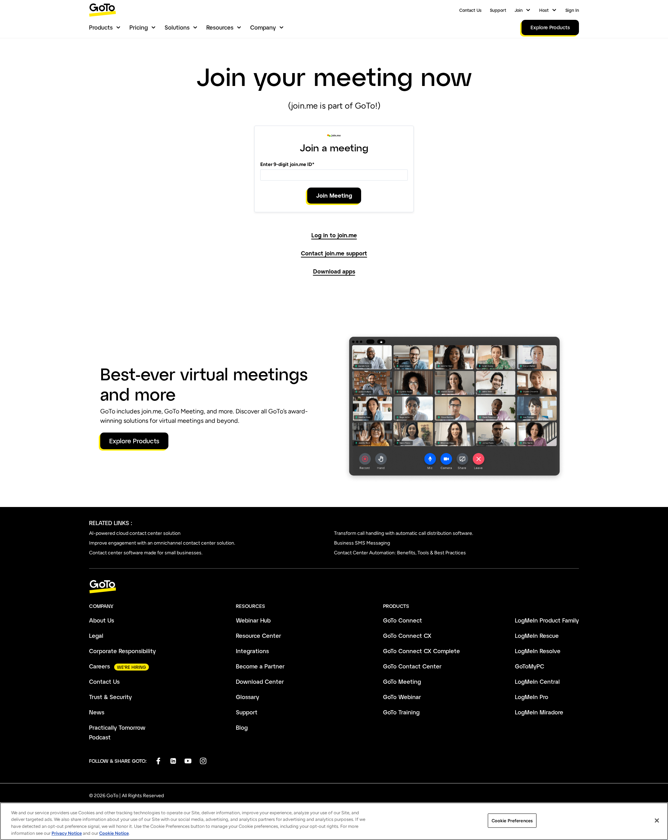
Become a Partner (260, 666)
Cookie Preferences (512, 820)
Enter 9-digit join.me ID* (287, 164)
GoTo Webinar (402, 697)
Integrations (252, 651)
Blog (242, 727)
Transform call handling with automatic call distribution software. (403, 533)
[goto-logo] (334, 587)
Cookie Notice (114, 832)
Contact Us (470, 10)
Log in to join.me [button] (334, 235)
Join (519, 10)
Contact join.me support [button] (334, 253)
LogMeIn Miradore (539, 712)
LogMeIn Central (537, 681)
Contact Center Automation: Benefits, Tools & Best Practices (400, 553)
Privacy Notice (66, 832)
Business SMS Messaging (362, 543)
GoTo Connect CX (407, 635)
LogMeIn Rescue (537, 635)
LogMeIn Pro (531, 697)
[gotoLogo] (102, 10)
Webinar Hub (253, 620)
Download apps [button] (334, 271)
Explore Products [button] (134, 441)
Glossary (247, 697)
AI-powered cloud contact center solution (135, 533)
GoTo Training (401, 712)
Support (498, 10)
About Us (101, 620)
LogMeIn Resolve (537, 651)
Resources (219, 27)
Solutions (177, 27)
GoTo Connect (402, 620)
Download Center (260, 681)
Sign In (572, 10)
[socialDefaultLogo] (158, 761)
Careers (99, 666)
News (96, 712)
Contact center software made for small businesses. (145, 553)
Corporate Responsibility (122, 651)
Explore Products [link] (550, 27)
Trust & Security (110, 697)
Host (544, 10)
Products (101, 27)
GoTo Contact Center (412, 666)
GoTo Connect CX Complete (421, 651)
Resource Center (258, 635)
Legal (96, 635)
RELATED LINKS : (110, 523)
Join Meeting (334, 195)
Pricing (138, 27)
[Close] (657, 820)
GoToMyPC (529, 666)
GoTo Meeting (402, 681)
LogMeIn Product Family (547, 620)
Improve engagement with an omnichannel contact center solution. (162, 543)
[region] (334, 821)
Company (263, 27)
